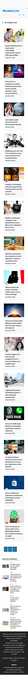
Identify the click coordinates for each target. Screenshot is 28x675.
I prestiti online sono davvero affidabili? (14, 599)
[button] (19, 15)
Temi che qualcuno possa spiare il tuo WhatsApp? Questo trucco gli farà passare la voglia (14, 531)
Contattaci (14, 660)
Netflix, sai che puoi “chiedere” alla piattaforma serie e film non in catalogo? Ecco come (13, 222)
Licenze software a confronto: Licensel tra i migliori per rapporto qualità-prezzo (15, 589)
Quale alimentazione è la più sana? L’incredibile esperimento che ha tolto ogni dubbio (13, 50)
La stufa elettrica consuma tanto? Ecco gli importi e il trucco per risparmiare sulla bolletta (13, 462)
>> (14, 549)
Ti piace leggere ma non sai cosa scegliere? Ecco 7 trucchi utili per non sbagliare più (12, 359)
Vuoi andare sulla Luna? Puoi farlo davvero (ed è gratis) (13, 122)
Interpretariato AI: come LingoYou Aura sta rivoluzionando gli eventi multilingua (16, 578)
